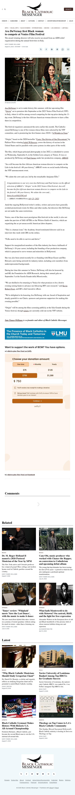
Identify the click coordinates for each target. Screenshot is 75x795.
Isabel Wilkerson (30, 142)
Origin (8, 111)
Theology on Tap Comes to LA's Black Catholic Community (55, 724)
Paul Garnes (31, 158)
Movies (46, 28)
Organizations (43, 782)
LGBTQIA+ (65, 28)
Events (41, 720)
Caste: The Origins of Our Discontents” (52, 139)
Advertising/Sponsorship (56, 21)
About (23, 21)
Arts (6, 28)
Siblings (68, 780)
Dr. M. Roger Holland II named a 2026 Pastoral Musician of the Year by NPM (17, 558)
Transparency (24, 782)
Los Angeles (55, 28)
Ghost (51, 788)
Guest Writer (7, 686)
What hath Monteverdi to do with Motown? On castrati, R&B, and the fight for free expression (55, 613)
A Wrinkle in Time (59, 133)
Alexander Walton (45, 629)
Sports (4, 720)
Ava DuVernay (10, 108)
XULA (40, 670)
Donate (4, 21)
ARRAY (65, 158)
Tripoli (57, 788)
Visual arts (14, 28)
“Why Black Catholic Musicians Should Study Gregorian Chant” (18, 674)
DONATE (68, 9)
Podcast (34, 782)
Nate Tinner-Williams (12, 44)
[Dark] (2, 9)
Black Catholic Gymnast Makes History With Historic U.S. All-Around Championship (18, 725)
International (37, 28)
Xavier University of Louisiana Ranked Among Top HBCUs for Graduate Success (54, 675)
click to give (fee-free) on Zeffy (19, 351)
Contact (41, 21)
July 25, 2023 (33, 198)
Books (61, 780)
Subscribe (14, 21)
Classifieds (53, 782)
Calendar (54, 780)
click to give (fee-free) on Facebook (21, 475)
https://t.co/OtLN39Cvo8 (17, 195)
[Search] (5, 9)
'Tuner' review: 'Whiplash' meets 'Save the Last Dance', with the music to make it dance (17, 613)
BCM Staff (42, 689)
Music (4, 552)
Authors (31, 21)
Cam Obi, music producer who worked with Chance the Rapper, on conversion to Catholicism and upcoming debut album (55, 559)
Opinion (4, 607)
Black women (25, 28)
